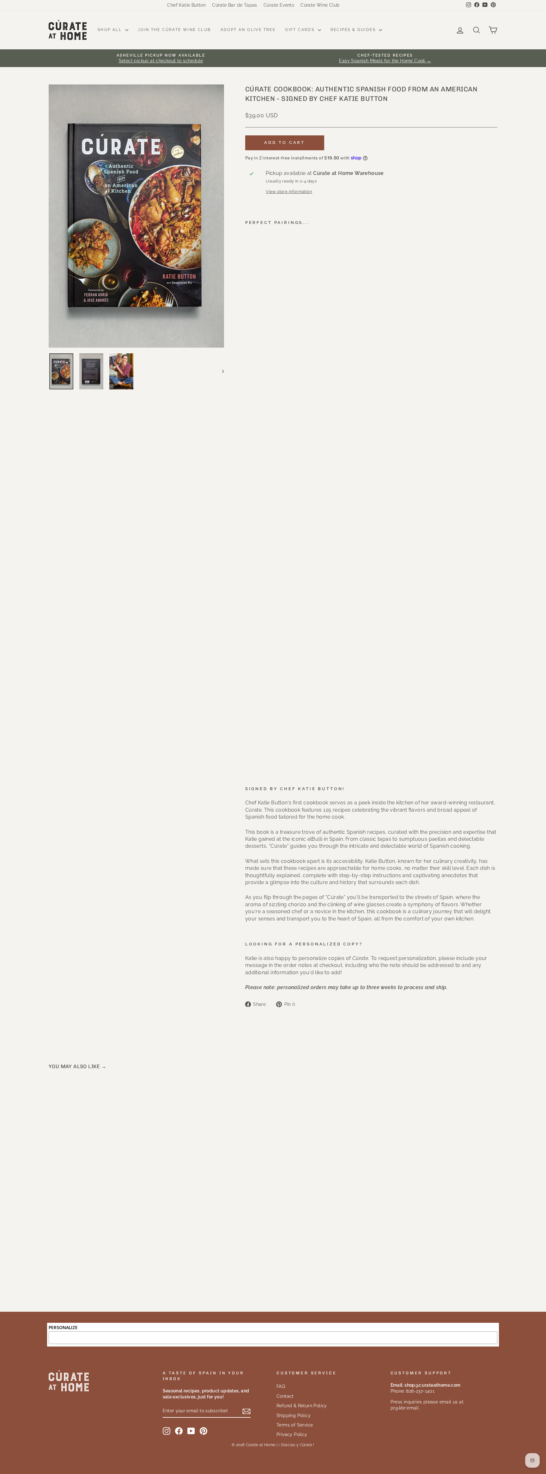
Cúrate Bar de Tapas (234, 5)
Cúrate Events (279, 5)
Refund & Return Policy (301, 1405)
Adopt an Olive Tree (248, 30)
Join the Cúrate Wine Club (174, 30)
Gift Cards (300, 30)
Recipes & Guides (354, 30)
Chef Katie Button (186, 5)
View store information (289, 191)
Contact (285, 1396)
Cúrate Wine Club (319, 5)
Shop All (111, 30)
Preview (102, 1239)
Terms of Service (294, 1425)
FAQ (280, 1386)
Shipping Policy (293, 1415)
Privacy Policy (291, 1434)
